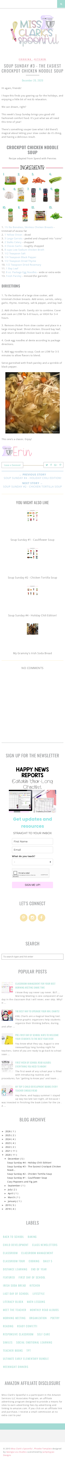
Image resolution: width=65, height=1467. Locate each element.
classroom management (37, 1253)
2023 (8, 1143)
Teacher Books (13, 1350)
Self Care (43, 1334)
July (10, 1189)
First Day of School (32, 1277)
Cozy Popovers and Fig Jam (22, 1181)
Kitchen (40, 59)
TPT (29, 1350)
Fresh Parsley (14, 275)
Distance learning (15, 1269)
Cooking (26, 59)
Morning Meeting (14, 1318)
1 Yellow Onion (13, 234)
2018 (8, 1209)
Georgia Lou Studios (16, 1451)
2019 (8, 1205)
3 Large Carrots (13, 238)
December (14, 1158)
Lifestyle (39, 1294)
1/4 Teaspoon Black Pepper (20, 257)
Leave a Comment (12, 465)
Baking (32, 1237)
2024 (8, 1139)
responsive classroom (18, 1334)
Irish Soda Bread (14, 1285)
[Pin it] (60, 465)
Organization (38, 1318)
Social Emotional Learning (34, 1342)
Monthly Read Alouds (44, 1310)
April (11, 1193)
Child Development (16, 1245)
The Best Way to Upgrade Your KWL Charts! (37, 1011)
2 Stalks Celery (13, 242)
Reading (8, 1326)
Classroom (10, 1253)
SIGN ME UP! (32, 885)
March (12, 1197)
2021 (8, 1151)
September (14, 1185)
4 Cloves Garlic (13, 245)
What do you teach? (23, 856)
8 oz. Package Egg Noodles (21, 272)
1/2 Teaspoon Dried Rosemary (23, 264)
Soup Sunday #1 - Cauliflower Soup (27, 1177)
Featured (9, 1277)
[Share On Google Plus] (55, 465)
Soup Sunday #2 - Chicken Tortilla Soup (29, 1174)
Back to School (13, 1237)
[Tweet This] (47, 465)
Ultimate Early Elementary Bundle (26, 1359)
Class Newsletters (45, 1245)
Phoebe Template (43, 1448)
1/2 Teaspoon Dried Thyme (20, 260)
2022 (8, 1147)
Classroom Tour (14, 1261)
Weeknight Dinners (15, 1367)
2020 (8, 1154)
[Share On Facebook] (51, 465)
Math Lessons (36, 1302)
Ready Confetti (27, 1326)
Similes (8, 1342)
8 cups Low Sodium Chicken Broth (24, 249)
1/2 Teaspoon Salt (15, 253)
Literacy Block (13, 1302)
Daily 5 (47, 1261)
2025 (8, 1135)
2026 (8, 1131)
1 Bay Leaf (12, 268)
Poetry (55, 1318)
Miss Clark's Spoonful (22, 1448)
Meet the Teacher (14, 1310)
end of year (39, 1269)
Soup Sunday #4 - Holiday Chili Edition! (29, 1162)
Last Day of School (16, 1294)
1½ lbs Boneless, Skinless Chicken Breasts (29, 227)
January (12, 1201)
